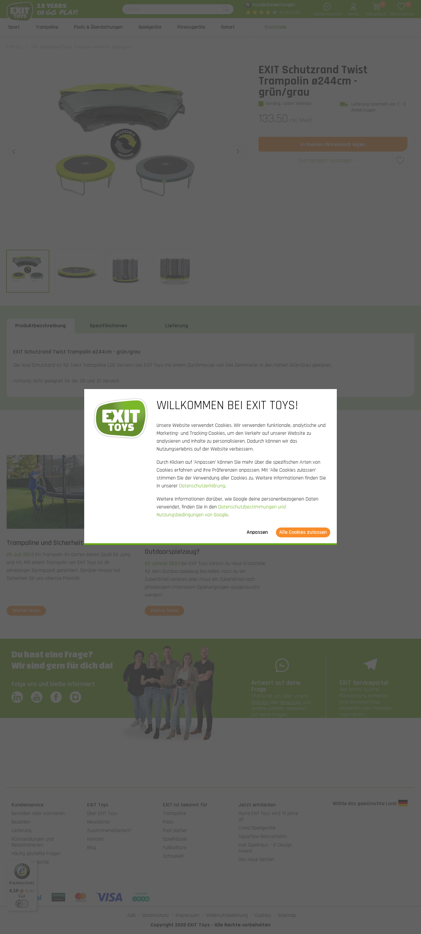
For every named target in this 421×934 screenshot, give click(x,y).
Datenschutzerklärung (202, 485)
